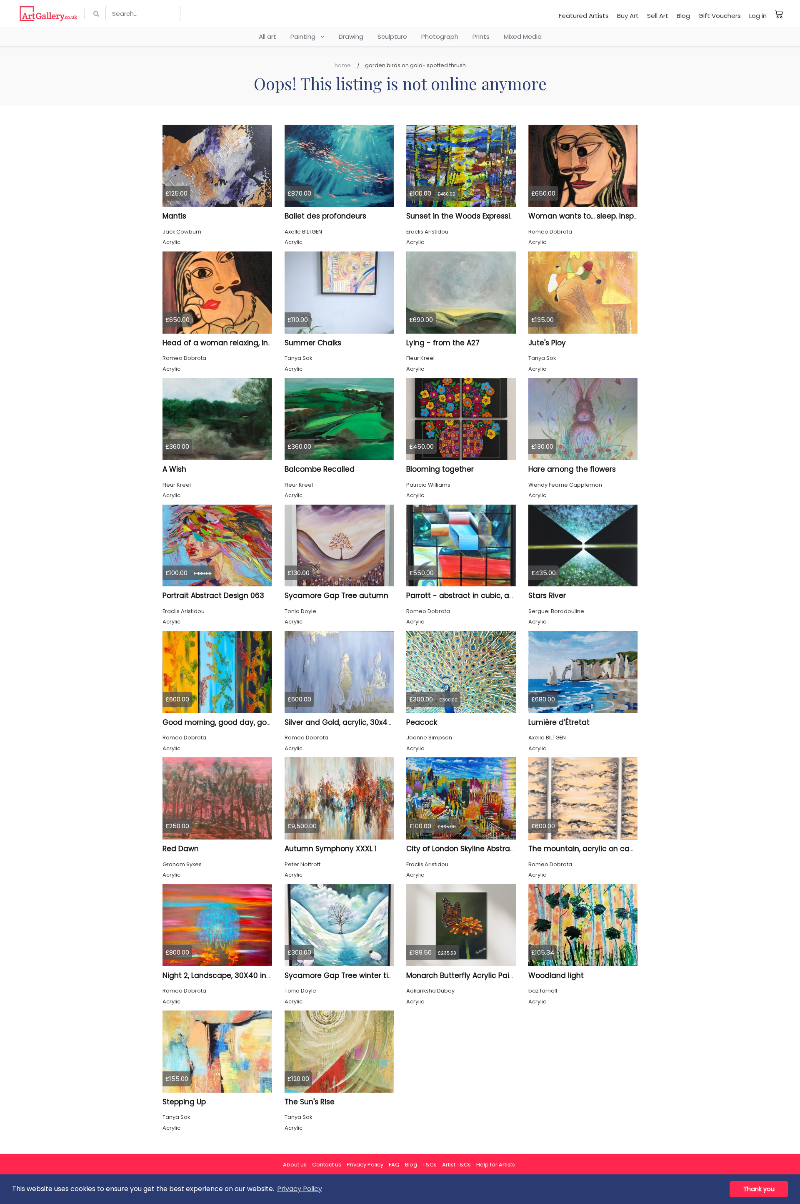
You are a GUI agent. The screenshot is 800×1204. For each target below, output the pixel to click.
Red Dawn (180, 849)
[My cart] (779, 14)
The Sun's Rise (310, 1102)
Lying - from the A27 (443, 343)
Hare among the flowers (572, 469)
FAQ (394, 1165)
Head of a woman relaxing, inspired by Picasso (246, 343)
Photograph (439, 36)
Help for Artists (495, 1165)
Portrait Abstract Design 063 (213, 596)
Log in (758, 15)
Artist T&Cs (456, 1165)
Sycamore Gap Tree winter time (342, 975)
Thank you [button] (759, 1189)
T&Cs (429, 1165)
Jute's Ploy (547, 343)
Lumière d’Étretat (559, 722)
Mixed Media (523, 36)
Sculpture (392, 36)
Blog (683, 15)
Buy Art (628, 15)
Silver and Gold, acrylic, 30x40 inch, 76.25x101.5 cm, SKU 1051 (389, 722)
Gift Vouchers (719, 15)
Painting (305, 36)
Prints (481, 36)
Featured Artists (584, 15)
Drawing (351, 36)
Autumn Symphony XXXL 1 (331, 849)
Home (343, 65)
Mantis (174, 216)
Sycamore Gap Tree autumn (336, 596)
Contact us (326, 1165)
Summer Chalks (313, 343)
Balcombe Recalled (320, 469)
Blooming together (440, 469)
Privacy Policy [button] (299, 1189)
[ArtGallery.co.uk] (48, 13)
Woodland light (556, 975)
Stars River (547, 596)
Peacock (421, 722)
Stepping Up (184, 1102)
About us (295, 1165)
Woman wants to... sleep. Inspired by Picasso (608, 216)
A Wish (174, 469)
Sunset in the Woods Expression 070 (470, 216)
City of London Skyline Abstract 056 (469, 849)
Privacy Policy (365, 1165)
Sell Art (657, 15)
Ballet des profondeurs (325, 216)
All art (267, 36)
